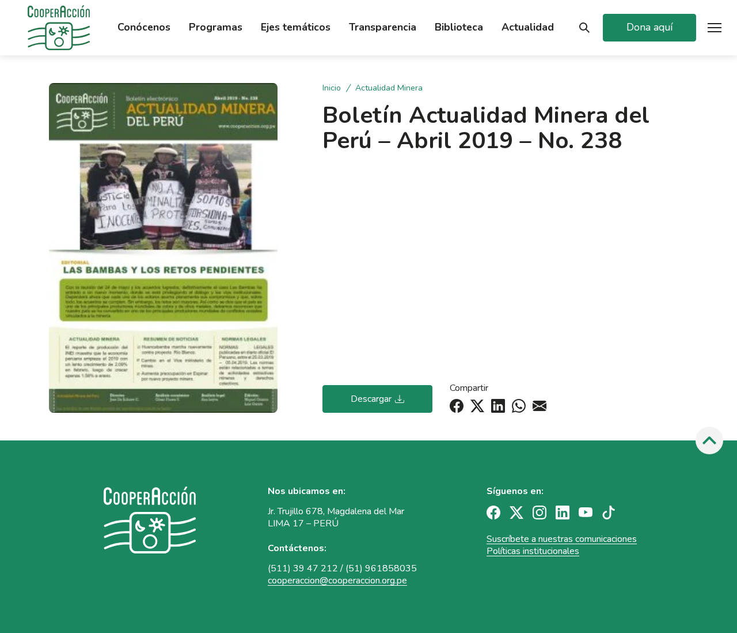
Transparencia (382, 27)
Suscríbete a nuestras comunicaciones (562, 539)
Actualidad (528, 27)
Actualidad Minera (389, 88)
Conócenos (143, 27)
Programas (215, 27)
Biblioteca (459, 27)
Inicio (332, 88)
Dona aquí (649, 27)
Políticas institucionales (533, 551)
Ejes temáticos (295, 27)
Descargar (371, 399)
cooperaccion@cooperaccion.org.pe (337, 580)
